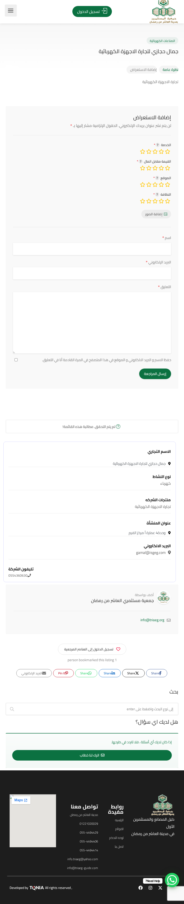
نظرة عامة (170, 69)
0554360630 (21, 572)
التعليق (164, 286)
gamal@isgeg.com (153, 549)
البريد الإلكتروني (158, 262)
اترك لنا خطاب (90, 755)
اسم (166, 237)
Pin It (62, 673)
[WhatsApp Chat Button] (172, 880)
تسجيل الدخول (89, 11)
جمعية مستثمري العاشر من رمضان (122, 600)
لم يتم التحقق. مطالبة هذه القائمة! (89, 426)
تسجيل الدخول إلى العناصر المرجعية (88, 649)
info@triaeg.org (152, 619)
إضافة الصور (153, 214)
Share (155, 673)
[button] (36, 460)
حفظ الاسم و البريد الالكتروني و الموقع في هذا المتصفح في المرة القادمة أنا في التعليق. (106, 360)
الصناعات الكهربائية (162, 41)
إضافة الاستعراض (143, 69)
